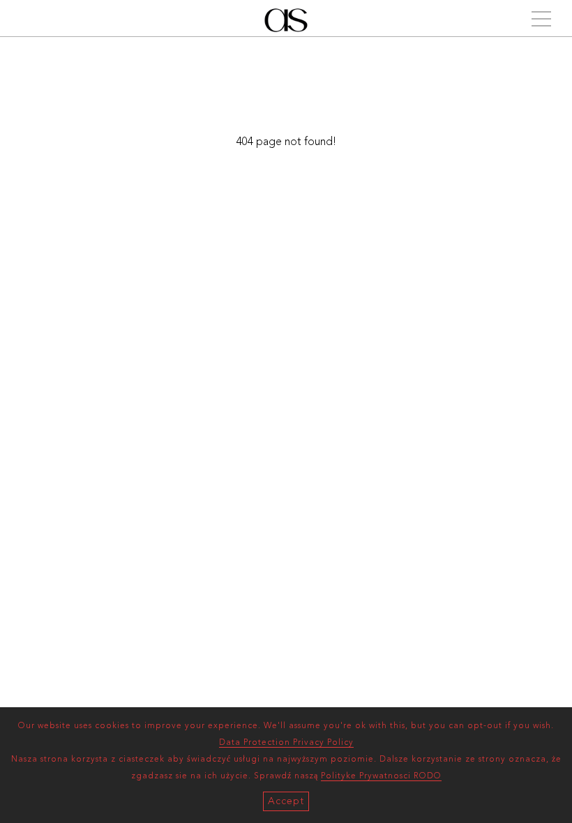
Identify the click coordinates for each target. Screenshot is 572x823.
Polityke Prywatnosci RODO (381, 776)
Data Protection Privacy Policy (286, 743)
